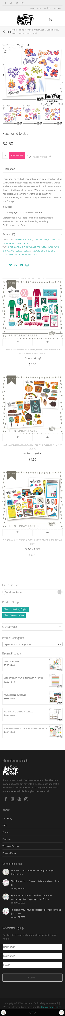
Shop (21, 29)
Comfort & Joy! (32, 358)
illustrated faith (11, 254)
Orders (57, 8)
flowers (36, 250)
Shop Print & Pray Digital (15, 609)
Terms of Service (11, 846)
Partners (6, 839)
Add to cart (17, 155)
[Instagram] (22, 3)
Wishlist (47, 8)
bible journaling (16, 247)
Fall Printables (41, 445)
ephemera (41, 247)
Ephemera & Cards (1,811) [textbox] (31, 644)
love (34, 254)
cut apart (31, 247)
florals (26, 250)
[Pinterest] (17, 3)
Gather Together (33, 453)
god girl (50, 250)
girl (43, 250)
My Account (35, 8)
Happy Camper (32, 548)
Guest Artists (40, 239)
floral (18, 250)
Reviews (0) (9, 234)
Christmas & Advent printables (20, 349)
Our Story (7, 818)
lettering (26, 254)
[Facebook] (5, 3)
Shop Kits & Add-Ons (14, 615)
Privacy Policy (9, 852)
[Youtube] (11, 3)
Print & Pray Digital (35, 29)
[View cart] (50, 19)
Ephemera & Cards (23, 239)
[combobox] (32, 644)
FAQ (4, 825)
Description (9, 168)
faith (50, 247)
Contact (6, 832)
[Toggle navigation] (58, 19)
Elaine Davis (42, 349)
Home (14, 29)
